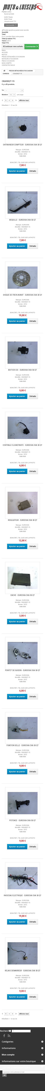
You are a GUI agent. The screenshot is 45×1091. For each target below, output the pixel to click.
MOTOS (4, 54)
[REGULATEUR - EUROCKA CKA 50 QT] (22, 503)
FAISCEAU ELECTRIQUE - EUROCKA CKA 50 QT (22, 895)
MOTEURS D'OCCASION (10, 59)
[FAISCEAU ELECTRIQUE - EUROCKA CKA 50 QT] (22, 878)
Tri (3, 90)
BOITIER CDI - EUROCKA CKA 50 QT (22, 370)
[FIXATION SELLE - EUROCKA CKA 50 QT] (22, 728)
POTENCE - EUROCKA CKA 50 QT (22, 820)
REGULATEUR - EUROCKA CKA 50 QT (22, 520)
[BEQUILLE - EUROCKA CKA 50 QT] (22, 202)
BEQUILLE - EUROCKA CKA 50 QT (22, 220)
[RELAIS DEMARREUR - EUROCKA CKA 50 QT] (22, 953)
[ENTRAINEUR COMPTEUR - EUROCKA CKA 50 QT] (22, 127)
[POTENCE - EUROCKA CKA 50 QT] (22, 803)
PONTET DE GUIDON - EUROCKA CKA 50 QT (22, 670)
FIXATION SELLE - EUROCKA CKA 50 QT (22, 745)
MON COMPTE (7, 63)
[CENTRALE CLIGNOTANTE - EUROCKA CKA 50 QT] (22, 428)
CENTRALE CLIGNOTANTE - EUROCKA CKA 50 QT (22, 445)
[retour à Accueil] (4, 70)
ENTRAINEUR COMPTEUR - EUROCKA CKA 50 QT (22, 144)
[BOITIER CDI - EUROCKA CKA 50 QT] (22, 352)
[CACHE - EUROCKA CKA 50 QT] (22, 578)
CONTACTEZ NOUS (8, 65)
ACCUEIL (5, 52)
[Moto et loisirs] (22, 7)
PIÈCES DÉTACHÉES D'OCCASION (13, 57)
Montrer (5, 94)
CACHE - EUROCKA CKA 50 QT (22, 595)
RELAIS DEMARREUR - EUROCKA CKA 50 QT (22, 970)
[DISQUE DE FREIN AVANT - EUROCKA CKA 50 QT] (22, 277)
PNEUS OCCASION (8, 61)
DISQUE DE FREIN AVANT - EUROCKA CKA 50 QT (22, 295)
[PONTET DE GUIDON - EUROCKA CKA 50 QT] (22, 653)
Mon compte (8, 1054)
